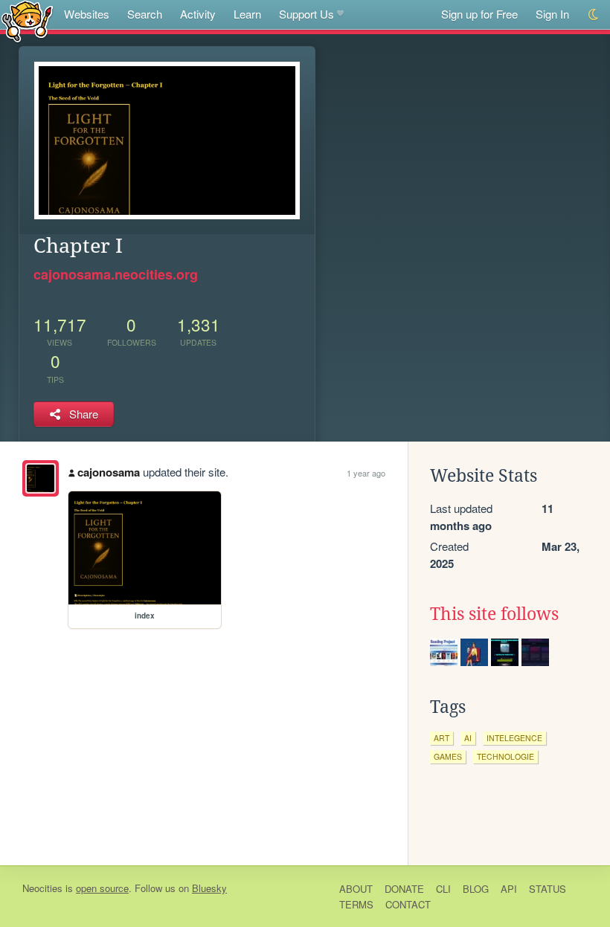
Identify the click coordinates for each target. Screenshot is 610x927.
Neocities (42, 888)
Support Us (306, 14)
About (356, 889)
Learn (247, 14)
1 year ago (366, 473)
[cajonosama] (40, 478)
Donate (404, 889)
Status (547, 889)
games (448, 756)
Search (144, 14)
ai (468, 737)
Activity (198, 14)
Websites (86, 14)
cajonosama (108, 472)
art (441, 737)
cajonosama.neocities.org (115, 274)
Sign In (552, 14)
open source (102, 888)
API (509, 889)
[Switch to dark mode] (594, 14)
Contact (408, 904)
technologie (505, 756)
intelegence (514, 737)
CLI (443, 889)
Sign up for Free (479, 14)
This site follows (494, 614)
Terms (356, 904)
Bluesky (209, 888)
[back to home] (27, 20)
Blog (476, 889)
